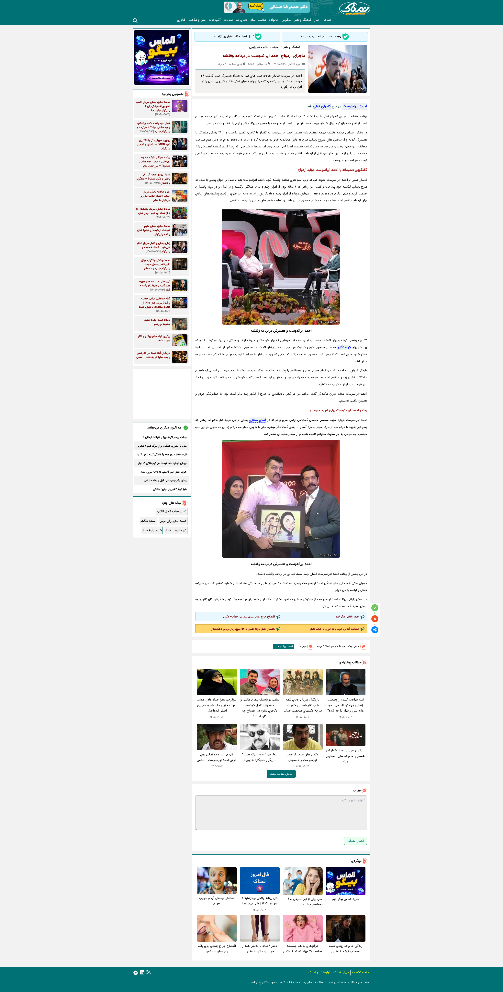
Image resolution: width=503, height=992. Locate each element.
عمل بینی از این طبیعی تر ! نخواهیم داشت (305, 902)
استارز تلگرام (148, 520)
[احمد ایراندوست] (281, 265)
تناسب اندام (258, 20)
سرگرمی (287, 20)
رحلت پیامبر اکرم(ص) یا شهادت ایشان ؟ (165, 437)
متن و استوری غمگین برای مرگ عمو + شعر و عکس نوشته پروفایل (162, 446)
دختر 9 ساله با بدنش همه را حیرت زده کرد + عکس (260, 948)
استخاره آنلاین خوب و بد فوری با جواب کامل (334, 629)
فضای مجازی (257, 419)
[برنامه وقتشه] (281, 499)
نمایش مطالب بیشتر (281, 774)
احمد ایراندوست (354, 106)
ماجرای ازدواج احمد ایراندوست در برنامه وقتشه (264, 55)
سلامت (228, 20)
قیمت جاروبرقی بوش (173, 520)
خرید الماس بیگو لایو (347, 617)
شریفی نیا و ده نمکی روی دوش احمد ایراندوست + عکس (217, 757)
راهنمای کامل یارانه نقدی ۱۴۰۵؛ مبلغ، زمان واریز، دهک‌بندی (243, 629)
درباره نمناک (341, 972)
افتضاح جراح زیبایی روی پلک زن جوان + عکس (249, 617)
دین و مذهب (197, 20)
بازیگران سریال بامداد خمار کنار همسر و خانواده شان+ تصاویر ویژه (345, 756)
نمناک (327, 20)
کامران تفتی (322, 106)
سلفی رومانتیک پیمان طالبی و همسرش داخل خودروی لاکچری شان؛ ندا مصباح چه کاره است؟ (259, 708)
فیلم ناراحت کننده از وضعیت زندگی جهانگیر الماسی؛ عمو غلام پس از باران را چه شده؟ (345, 705)
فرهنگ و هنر (303, 20)
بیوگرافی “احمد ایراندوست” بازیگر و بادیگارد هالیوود (259, 757)
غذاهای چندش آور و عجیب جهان (216, 901)
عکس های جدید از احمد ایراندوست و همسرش (303, 757)
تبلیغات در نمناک (319, 972)
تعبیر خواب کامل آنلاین (171, 511)
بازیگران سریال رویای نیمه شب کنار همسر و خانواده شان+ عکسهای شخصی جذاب (303, 705)
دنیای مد (241, 20)
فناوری (181, 20)
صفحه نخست (361, 972)
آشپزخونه (215, 20)
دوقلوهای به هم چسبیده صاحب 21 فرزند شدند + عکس (302, 948)
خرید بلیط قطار (152, 530)
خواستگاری (344, 347)
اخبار (317, 20)
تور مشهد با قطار (175, 530)
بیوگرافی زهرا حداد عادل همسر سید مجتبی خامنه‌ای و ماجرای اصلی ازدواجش (217, 705)
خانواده (273, 20)
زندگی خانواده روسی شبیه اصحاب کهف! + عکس (345, 948)
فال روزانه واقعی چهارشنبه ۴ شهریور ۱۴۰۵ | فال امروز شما (259, 901)
